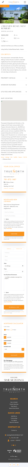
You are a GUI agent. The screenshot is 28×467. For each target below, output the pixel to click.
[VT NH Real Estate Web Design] (17, 451)
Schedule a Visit (19, 248)
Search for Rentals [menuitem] (14, 422)
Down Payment (7, 340)
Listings (7, 157)
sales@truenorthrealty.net (15, 435)
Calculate (14, 355)
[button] (2, 14)
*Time (5, 269)
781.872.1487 (15, 438)
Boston (20, 157)
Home (2, 157)
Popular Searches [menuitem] (14, 404)
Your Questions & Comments (10, 274)
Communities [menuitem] (14, 418)
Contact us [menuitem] (14, 430)
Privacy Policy (9, 228)
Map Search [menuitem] (14, 406)
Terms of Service (7, 312)
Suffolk (15, 157)
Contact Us (6, 188)
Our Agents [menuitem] (14, 420)
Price (5, 334)
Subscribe (14, 234)
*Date (5, 263)
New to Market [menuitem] (14, 402)
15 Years (14, 329)
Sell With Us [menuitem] (14, 416)
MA (11, 157)
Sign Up (18, 440)
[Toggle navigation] (25, 2)
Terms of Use (17, 459)
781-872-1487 (10, 179)
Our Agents (11, 188)
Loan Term (7, 326)
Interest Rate (7, 346)
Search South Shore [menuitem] (14, 408)
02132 (25, 157)
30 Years (8, 329)
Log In (12, 440)
